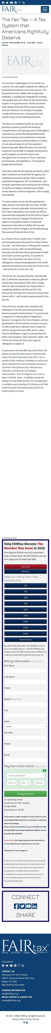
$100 (26, 597)
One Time (25, 566)
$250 (26, 603)
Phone (7, 743)
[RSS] (24, 2)
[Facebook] (3, 2)
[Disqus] (25, 433)
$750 (26, 615)
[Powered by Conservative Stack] (27, 1022)
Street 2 (12, 699)
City (6, 710)
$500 (26, 609)
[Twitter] (7, 2)
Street (7, 687)
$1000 (25, 621)
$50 (25, 591)
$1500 (25, 627)
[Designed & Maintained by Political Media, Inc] (24, 1022)
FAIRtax (12, 9)
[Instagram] (15, 2)
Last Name (9, 676)
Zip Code (8, 732)
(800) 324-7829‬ (40, 827)
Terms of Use (32, 1019)
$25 (25, 585)
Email (6, 754)
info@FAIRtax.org (22, 827)
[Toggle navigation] (45, 9)
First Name (9, 665)
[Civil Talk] (19, 2)
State (6, 721)
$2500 (25, 633)
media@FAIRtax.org (11, 1000)
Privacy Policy (18, 1019)
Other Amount (25, 639)
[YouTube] (11, 2)
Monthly (25, 571)
